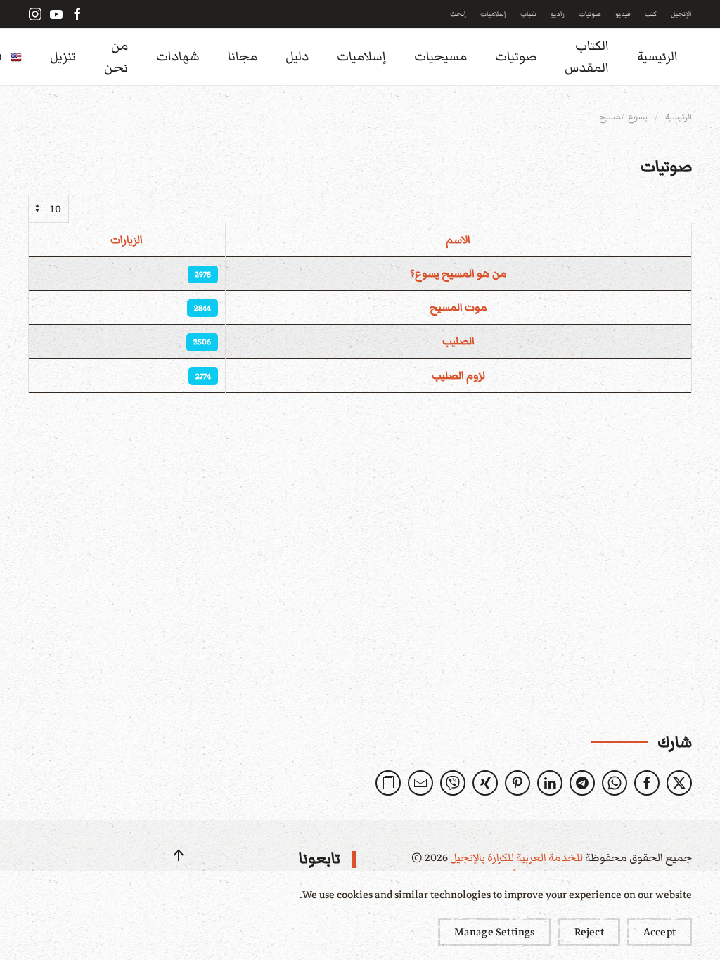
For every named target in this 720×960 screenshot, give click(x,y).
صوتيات (590, 14)
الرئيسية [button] (657, 56)
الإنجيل (681, 14)
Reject (589, 931)
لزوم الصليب (458, 375)
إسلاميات (493, 14)
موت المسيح (458, 307)
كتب (651, 14)
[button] (388, 783)
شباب (528, 14)
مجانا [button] (242, 56)
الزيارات (126, 239)
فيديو (623, 14)
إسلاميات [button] (361, 56)
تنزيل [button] (63, 56)
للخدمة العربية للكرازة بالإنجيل (515, 857)
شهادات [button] (178, 56)
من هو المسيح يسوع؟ (458, 273)
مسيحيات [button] (440, 56)
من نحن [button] (116, 57)
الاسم (458, 239)
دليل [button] (297, 56)
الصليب (458, 340)
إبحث (458, 14)
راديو (558, 14)
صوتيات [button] (515, 56)
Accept (659, 931)
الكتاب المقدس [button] (587, 57)
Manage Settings (494, 931)
